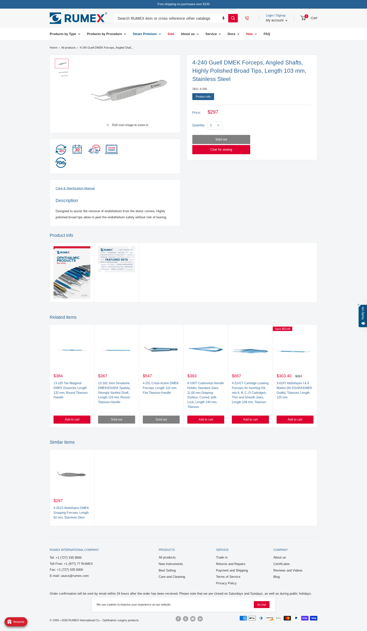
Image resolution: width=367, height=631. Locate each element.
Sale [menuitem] (171, 34)
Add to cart (72, 419)
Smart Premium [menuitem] (145, 34)
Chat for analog (221, 149)
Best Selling (167, 570)
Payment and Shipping (232, 570)
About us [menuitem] (188, 34)
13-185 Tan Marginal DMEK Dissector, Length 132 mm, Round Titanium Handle (71, 390)
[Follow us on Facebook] (178, 618)
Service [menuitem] (211, 34)
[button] (223, 18)
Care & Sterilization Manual (75, 188)
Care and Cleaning (172, 577)
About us (279, 557)
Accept (261, 604)
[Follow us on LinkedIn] (200, 618)
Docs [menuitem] (231, 34)
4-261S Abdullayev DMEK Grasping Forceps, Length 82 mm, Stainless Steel (71, 512)
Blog (276, 577)
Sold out (221, 139)
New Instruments (171, 564)
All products (167, 557)
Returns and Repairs (230, 564)
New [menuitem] (249, 34)
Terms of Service (228, 577)
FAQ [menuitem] (267, 34)
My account (275, 20)
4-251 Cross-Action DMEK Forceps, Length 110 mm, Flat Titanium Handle (161, 388)
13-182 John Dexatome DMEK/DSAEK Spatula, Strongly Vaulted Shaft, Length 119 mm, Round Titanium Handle (114, 393)
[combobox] (171, 18)
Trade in (221, 557)
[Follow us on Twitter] (185, 618)
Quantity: (198, 125)
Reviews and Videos (287, 570)
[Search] (233, 18)
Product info (203, 96)
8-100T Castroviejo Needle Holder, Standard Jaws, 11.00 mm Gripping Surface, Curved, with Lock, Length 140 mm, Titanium (205, 395)
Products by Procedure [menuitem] (104, 34)
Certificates (281, 564)
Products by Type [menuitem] (63, 34)
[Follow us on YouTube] (193, 618)
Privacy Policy (226, 583)
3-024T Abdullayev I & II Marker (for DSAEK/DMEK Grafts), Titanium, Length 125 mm (294, 390)
